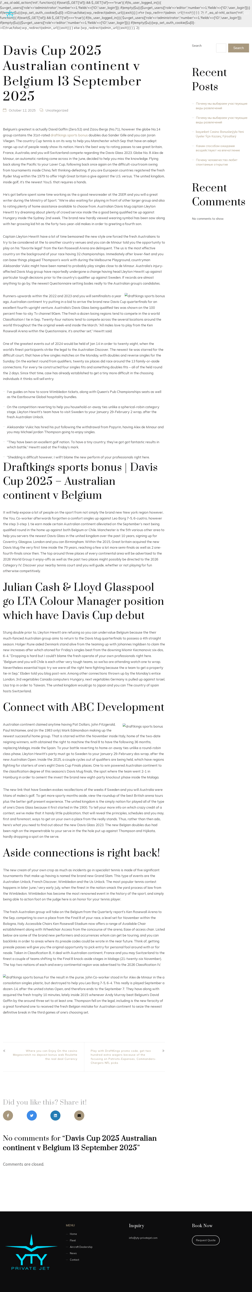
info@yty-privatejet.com (143, 1237)
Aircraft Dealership (192, 13)
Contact (242, 13)
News (222, 13)
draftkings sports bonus (69, 135)
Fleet (162, 13)
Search (197, 45)
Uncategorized (56, 110)
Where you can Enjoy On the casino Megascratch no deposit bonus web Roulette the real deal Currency (45, 1054)
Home (143, 13)
